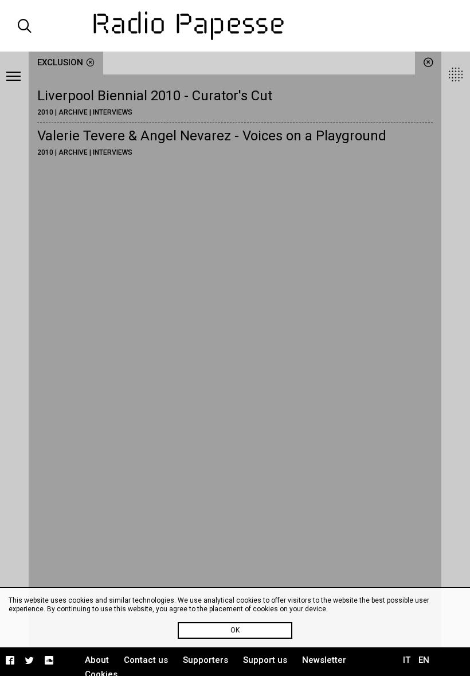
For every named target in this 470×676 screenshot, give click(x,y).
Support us (265, 660)
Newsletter (324, 660)
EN (423, 660)
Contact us (146, 660)
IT (406, 660)
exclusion (60, 62)
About (97, 660)
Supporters (205, 660)
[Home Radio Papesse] (235, 25)
